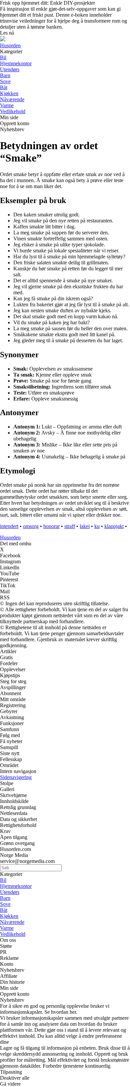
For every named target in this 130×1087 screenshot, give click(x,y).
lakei (85, 526)
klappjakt (114, 526)
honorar (51, 526)
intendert (9, 526)
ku (97, 526)
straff (69, 526)
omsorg (31, 526)
